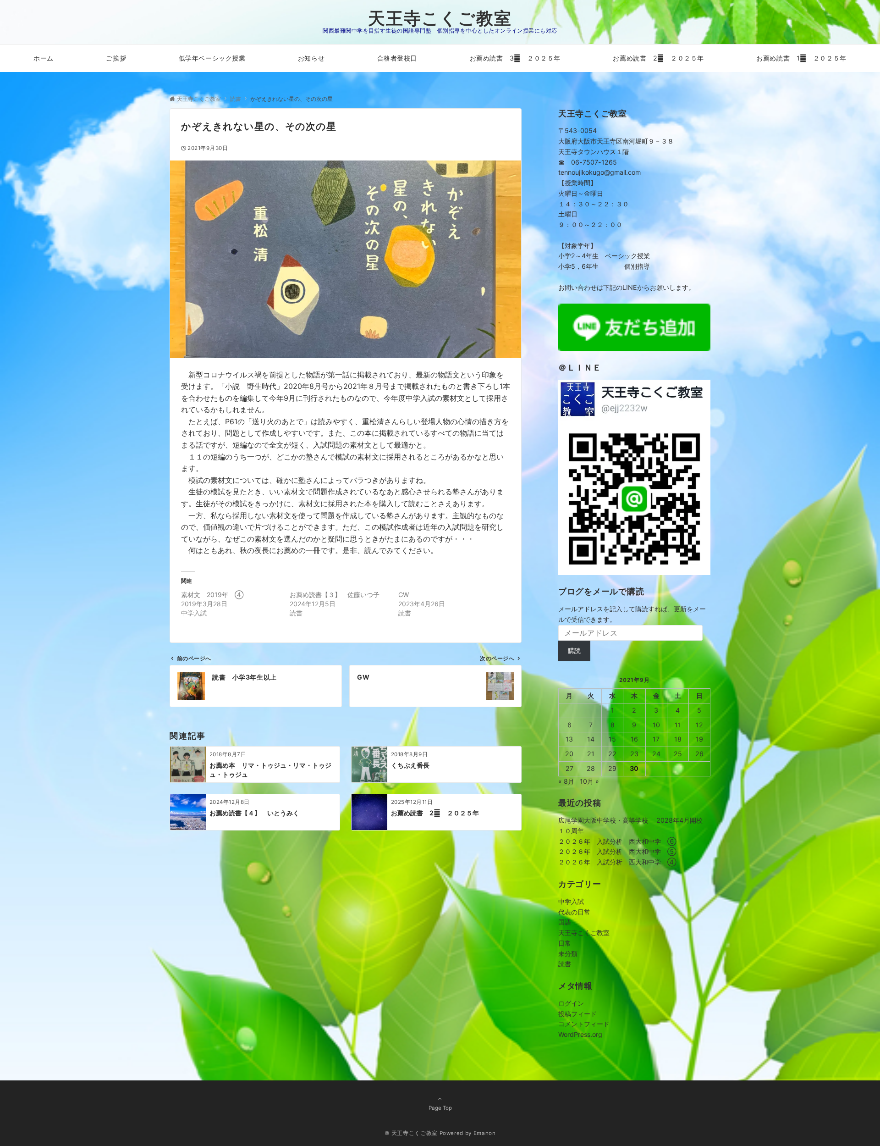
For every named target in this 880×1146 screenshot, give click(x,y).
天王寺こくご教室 (440, 18)
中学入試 (571, 901)
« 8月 (566, 781)
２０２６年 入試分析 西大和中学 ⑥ (617, 841)
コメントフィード (584, 1024)
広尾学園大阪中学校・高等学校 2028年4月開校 (630, 820)
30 (634, 768)
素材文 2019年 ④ (212, 594)
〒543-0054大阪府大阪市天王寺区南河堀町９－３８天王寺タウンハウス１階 (616, 141)
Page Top (440, 1108)
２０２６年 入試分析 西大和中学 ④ (617, 862)
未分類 (568, 954)
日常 (564, 943)
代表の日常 (574, 912)
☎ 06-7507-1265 (587, 162)
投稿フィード (577, 1014)
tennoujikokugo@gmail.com (599, 172)
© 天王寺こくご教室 (411, 1133)
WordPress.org (580, 1034)
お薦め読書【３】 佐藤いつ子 (335, 594)
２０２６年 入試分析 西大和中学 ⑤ (617, 851)
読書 (564, 964)
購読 (574, 650)
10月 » (589, 781)
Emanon (484, 1133)
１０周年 (571, 831)
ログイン (571, 1003)
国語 (564, 922)
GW (403, 594)
